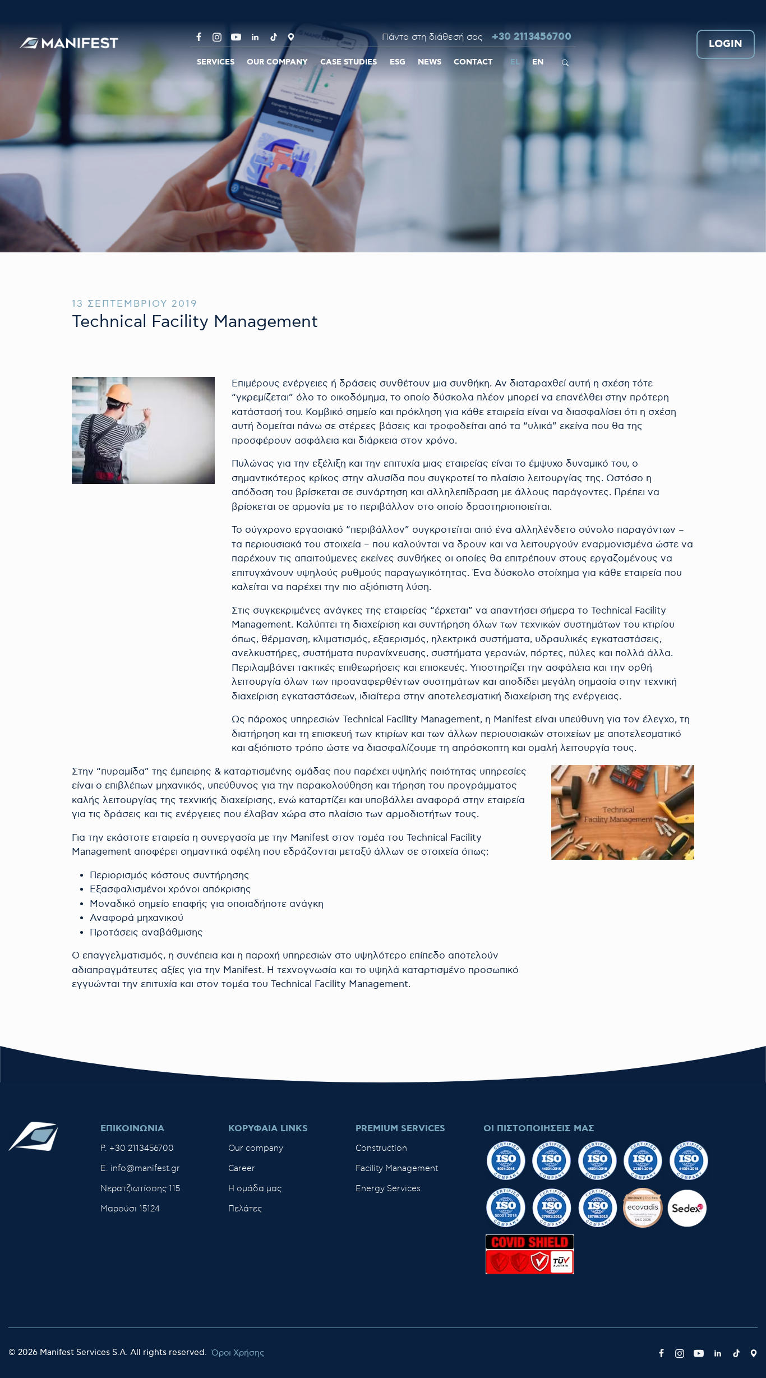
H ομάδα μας (255, 1188)
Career (241, 1168)
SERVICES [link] (215, 62)
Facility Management (397, 1168)
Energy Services (388, 1188)
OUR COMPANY (277, 62)
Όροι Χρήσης (237, 1353)
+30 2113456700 (531, 37)
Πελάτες (245, 1209)
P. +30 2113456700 (137, 1148)
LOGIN (725, 44)
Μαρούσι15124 (130, 1209)
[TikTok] (273, 37)
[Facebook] (199, 37)
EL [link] (515, 62)
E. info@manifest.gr (140, 1168)
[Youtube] (236, 37)
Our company (255, 1148)
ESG (397, 62)
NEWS (429, 62)
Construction (381, 1148)
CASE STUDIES (348, 62)
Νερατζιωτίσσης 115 (140, 1188)
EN (537, 62)
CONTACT (473, 62)
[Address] (291, 37)
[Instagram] (217, 37)
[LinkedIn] (255, 37)
